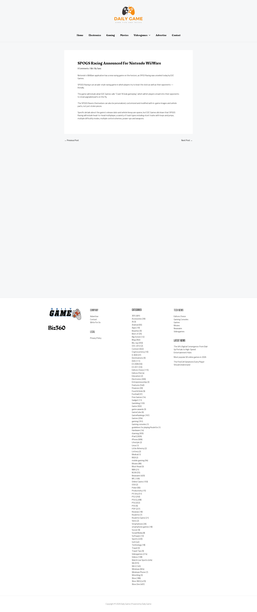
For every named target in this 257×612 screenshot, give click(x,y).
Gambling (136, 403)
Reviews (135, 512)
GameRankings (138, 415)
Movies (135, 463)
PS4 (133, 503)
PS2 (133, 497)
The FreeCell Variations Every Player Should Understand (189, 363)
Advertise (94, 316)
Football (135, 394)
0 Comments (83, 68)
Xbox (134, 578)
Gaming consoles (139, 424)
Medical (135, 454)
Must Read (136, 466)
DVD (133, 361)
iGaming (135, 433)
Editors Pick (137, 373)
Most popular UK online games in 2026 (190, 357)
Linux (134, 445)
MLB (134, 457)
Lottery (135, 451)
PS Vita (135, 494)
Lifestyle (135, 442)
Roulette (136, 515)
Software (136, 536)
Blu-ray (135, 343)
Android (135, 325)
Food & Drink (137, 391)
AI (132, 322)
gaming (135, 421)
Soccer (134, 530)
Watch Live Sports (140, 560)
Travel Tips (136, 551)
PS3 (133, 500)
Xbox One (136, 584)
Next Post (186, 140)
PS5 (133, 506)
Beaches (135, 331)
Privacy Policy (95, 338)
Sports (135, 539)
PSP (133, 509)
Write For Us (95, 322)
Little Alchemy (138, 448)
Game (134, 406)
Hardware (136, 430)
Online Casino (137, 482)
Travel (134, 548)
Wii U (134, 566)
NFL (133, 478)
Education (136, 376)
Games (135, 418)
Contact (93, 319)
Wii (91, 68)
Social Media (137, 533)
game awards (137, 409)
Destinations (137, 358)
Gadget (135, 400)
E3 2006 (135, 364)
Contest (135, 349)
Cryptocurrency (138, 352)
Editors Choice (138, 370)
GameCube (136, 412)
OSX (133, 485)
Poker (134, 488)
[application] (148, 35)
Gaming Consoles (181, 319)
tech (134, 542)
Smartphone (137, 524)
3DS (133, 316)
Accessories (137, 319)
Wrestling (136, 575)
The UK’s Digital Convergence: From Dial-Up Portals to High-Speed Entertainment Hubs (191, 349)
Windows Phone (138, 572)
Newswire (136, 476)
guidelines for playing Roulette (145, 427)
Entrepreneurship (139, 382)
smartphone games (140, 527)
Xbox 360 (136, 581)
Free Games (137, 397)
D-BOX (134, 355)
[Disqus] (128, 179)
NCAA (134, 472)
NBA (133, 470)
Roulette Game (138, 518)
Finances (135, 388)
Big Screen (136, 337)
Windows (136, 569)
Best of (135, 334)
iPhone (135, 439)
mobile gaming (138, 460)
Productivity (137, 491)
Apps (134, 328)
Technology (137, 545)
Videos (135, 557)
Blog (134, 340)
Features (136, 385)
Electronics (136, 379)
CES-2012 (136, 346)
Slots (134, 521)
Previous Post (72, 140)
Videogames (137, 554)
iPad (134, 436)
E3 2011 (135, 367)
